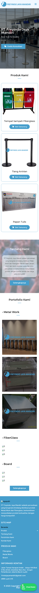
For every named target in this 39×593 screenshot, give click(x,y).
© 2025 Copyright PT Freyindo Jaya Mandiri (19, 587)
